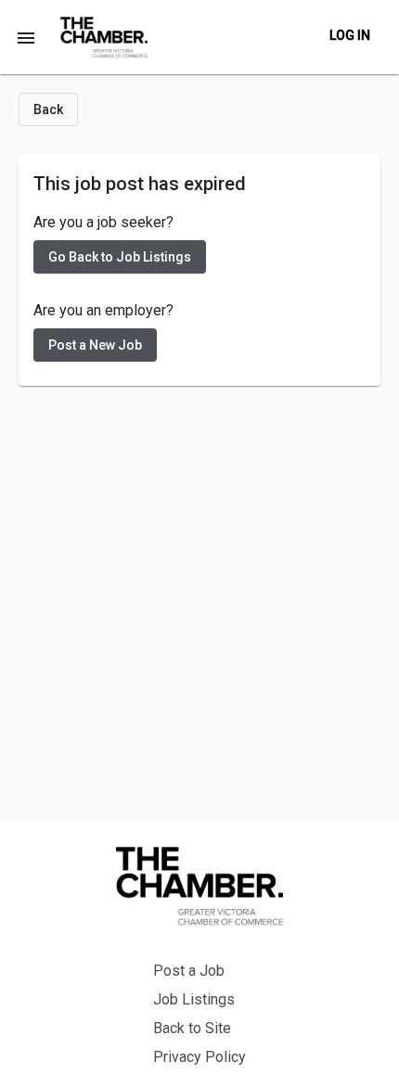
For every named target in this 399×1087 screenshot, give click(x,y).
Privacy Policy (199, 1057)
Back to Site (192, 1028)
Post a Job (189, 970)
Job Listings (194, 999)
